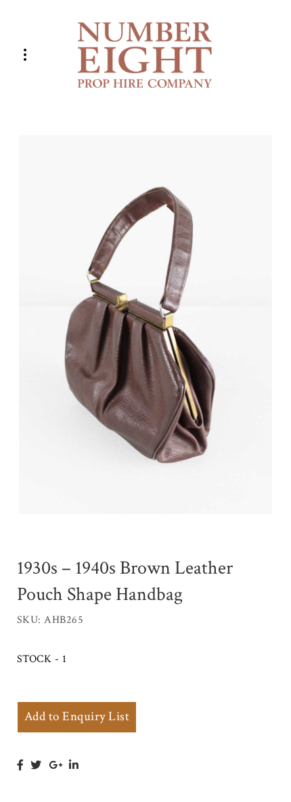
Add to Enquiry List (76, 716)
